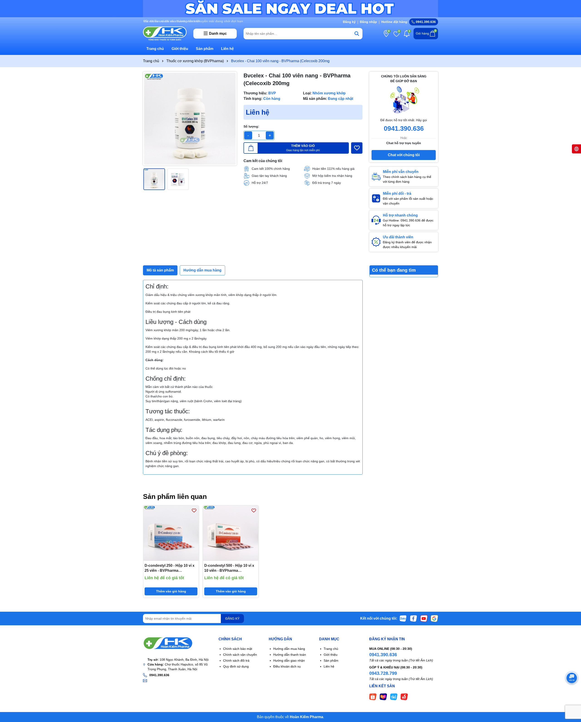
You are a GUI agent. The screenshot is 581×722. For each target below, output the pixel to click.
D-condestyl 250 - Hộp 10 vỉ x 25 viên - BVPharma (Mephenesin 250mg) (169, 568)
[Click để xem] (189, 118)
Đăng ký (349, 22)
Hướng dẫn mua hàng (289, 649)
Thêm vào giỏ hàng (171, 591)
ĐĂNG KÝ (232, 618)
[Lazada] (383, 696)
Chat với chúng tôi (404, 155)
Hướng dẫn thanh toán (289, 654)
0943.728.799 (383, 673)
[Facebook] (413, 618)
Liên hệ (227, 49)
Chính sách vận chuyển (240, 654)
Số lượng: (251, 126)
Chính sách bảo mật (237, 649)
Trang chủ (155, 49)
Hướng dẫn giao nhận (289, 660)
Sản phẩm (204, 49)
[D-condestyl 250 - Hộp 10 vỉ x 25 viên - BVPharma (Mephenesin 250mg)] (171, 533)
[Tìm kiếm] (356, 33)
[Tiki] (393, 696)
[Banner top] (290, 8)
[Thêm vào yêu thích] (356, 148)
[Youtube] (424, 618)
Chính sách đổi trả (236, 660)
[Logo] (165, 33)
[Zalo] (403, 618)
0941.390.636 (383, 654)
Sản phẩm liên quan (175, 496)
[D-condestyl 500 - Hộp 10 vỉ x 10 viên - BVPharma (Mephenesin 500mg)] (230, 533)
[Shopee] (373, 696)
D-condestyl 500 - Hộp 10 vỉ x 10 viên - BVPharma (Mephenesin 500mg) (229, 568)
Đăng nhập (368, 22)
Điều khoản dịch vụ (287, 666)
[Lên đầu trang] (571, 694)
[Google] (434, 618)
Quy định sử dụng (236, 666)
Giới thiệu (180, 49)
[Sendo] (404, 696)
